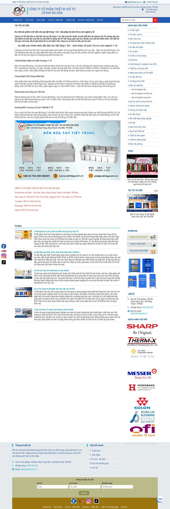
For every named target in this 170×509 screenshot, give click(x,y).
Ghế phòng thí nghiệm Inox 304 (143, 64)
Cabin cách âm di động (139, 106)
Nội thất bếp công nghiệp (140, 118)
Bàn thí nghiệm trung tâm (141, 97)
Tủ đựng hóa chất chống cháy (142, 43)
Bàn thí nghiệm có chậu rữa (142, 93)
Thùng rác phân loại (138, 110)
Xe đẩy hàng (134, 114)
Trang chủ (17, 20)
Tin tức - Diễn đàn (55, 20)
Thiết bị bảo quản (137, 135)
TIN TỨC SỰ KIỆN (22, 25)
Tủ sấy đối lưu (135, 77)
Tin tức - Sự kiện (98, 459)
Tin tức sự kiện (135, 190)
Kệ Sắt (132, 123)
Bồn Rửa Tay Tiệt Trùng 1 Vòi (56, 45)
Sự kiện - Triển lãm (91, 507)
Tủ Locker (133, 51)
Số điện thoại (107, 483)
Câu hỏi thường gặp (100, 463)
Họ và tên (74, 483)
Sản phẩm (41, 20)
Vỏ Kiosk (133, 60)
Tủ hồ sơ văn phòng (137, 56)
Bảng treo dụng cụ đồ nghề (141, 73)
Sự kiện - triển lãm (86, 20)
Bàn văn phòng (135, 144)
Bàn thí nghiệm (136, 85)
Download (70, 20)
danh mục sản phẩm (137, 25)
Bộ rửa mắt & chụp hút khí (140, 101)
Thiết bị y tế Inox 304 (138, 68)
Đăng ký (84, 493)
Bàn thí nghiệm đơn (139, 89)
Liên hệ (100, 20)
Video (130, 151)
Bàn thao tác (135, 39)
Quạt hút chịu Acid (137, 127)
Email (40, 483)
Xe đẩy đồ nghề (136, 47)
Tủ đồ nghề (134, 30)
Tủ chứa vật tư (135, 34)
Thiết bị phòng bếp (137, 140)
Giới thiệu (29, 20)
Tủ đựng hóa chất (137, 81)
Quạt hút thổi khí (136, 131)
